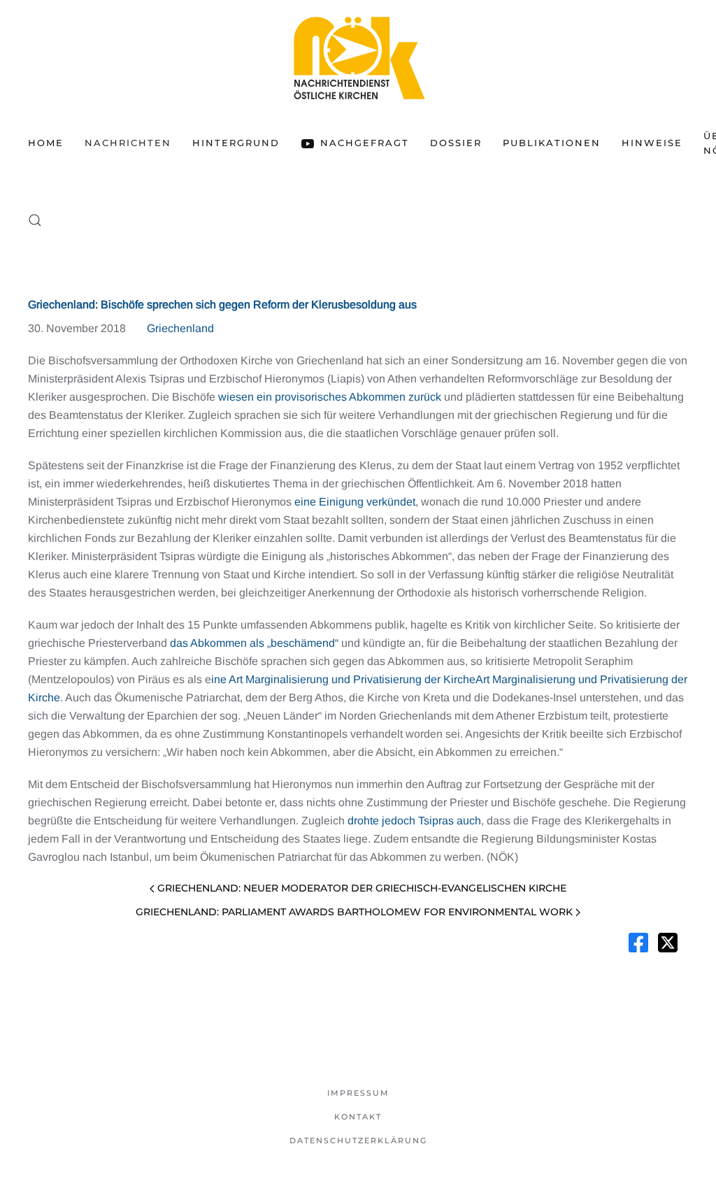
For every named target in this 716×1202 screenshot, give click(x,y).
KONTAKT (358, 1117)
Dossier (456, 142)
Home (46, 142)
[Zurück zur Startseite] (358, 57)
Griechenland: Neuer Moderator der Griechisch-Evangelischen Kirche (361, 888)
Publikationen (552, 142)
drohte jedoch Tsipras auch (414, 821)
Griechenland (180, 328)
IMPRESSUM (358, 1093)
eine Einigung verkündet (354, 502)
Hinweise (652, 142)
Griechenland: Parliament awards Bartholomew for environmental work (354, 912)
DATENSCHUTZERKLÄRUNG (358, 1140)
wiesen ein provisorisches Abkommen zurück (329, 397)
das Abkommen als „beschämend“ (254, 643)
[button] (35, 220)
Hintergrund (236, 142)
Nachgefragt (364, 142)
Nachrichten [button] (128, 142)
